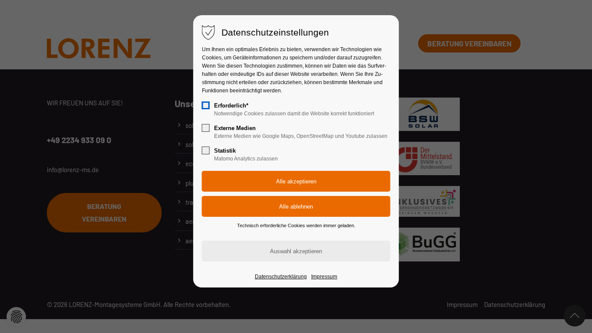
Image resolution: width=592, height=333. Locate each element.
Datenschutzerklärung (281, 277)
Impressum (324, 277)
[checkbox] (206, 105)
